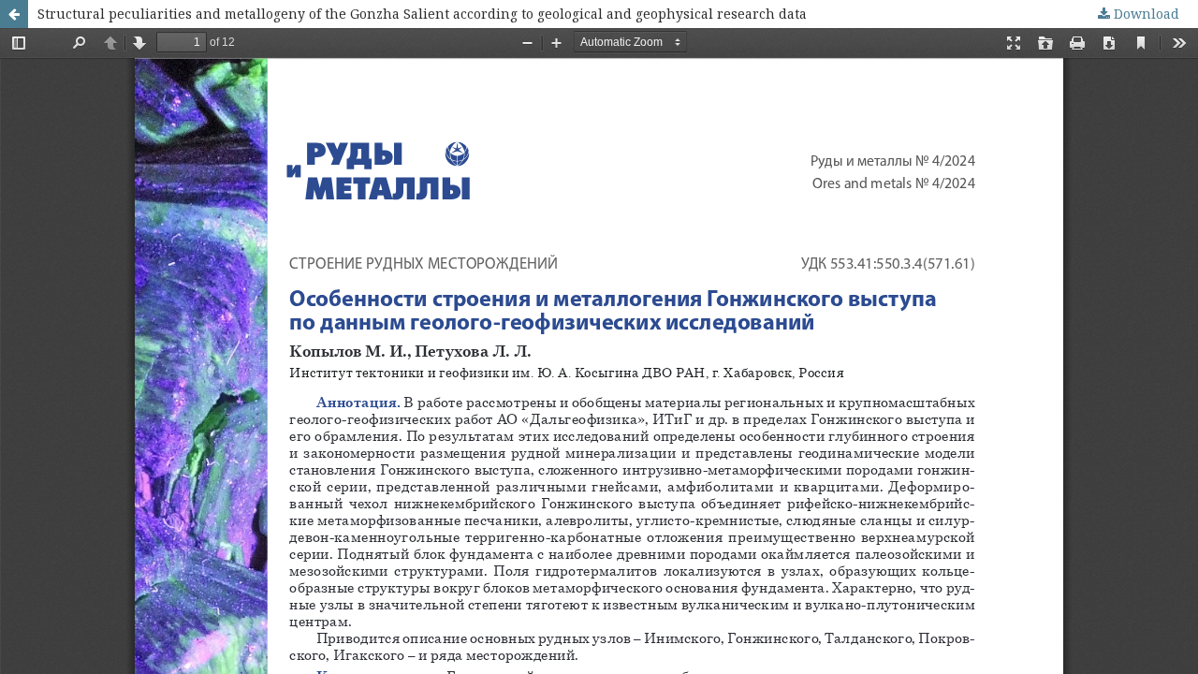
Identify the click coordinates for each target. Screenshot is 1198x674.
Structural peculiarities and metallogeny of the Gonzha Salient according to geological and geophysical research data (422, 13)
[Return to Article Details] (14, 14)
